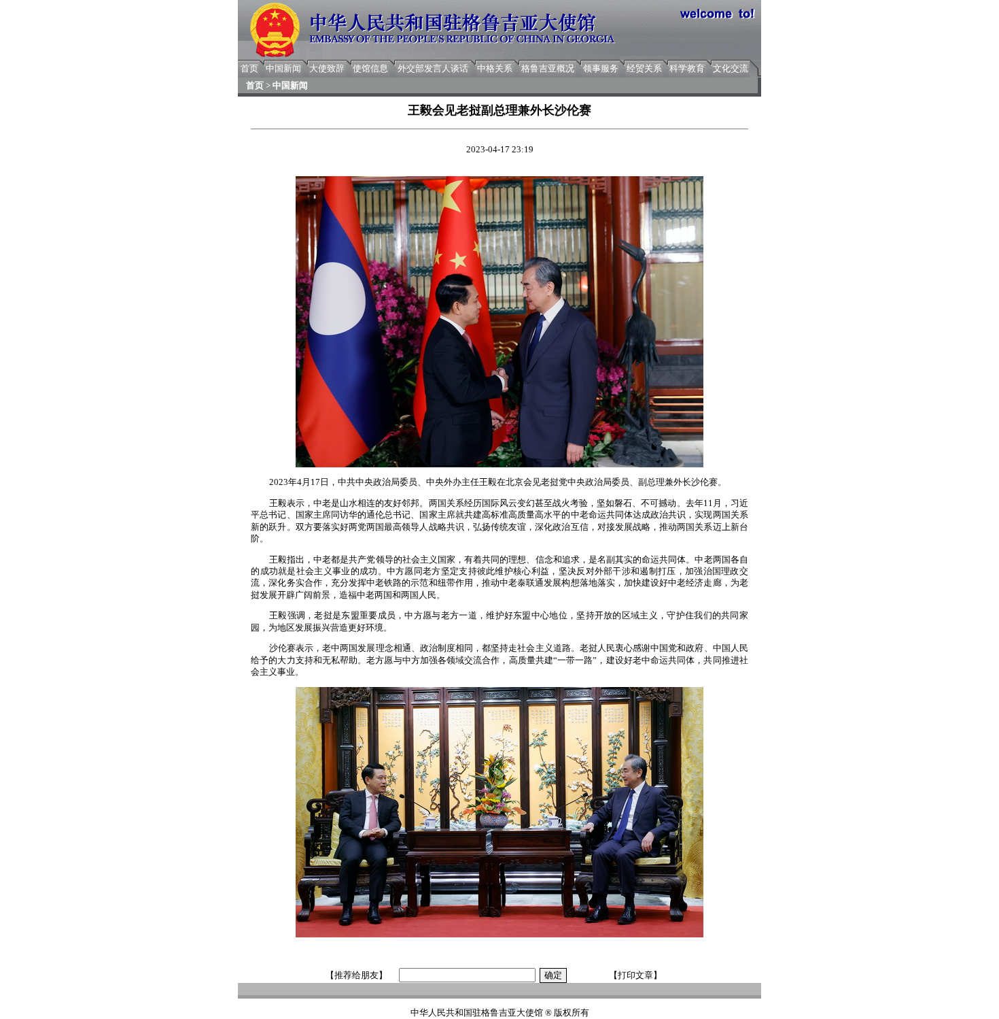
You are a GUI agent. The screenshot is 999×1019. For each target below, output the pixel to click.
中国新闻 (283, 68)
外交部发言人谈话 (433, 68)
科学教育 (687, 68)
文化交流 (730, 68)
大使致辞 (327, 68)
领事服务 (600, 68)
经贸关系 (644, 68)
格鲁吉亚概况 (547, 68)
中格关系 (494, 68)
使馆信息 (370, 68)
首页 (249, 68)
